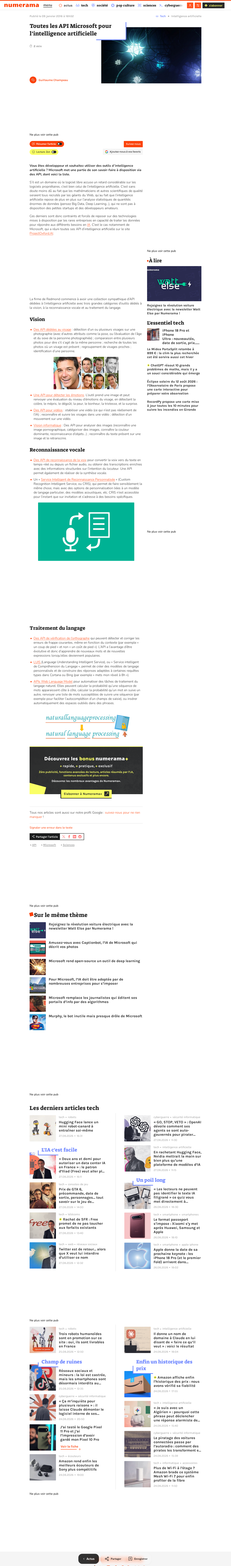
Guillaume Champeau (53, 80)
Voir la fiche (69, 1446)
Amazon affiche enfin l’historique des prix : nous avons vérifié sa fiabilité (177, 1381)
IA (88, 225)
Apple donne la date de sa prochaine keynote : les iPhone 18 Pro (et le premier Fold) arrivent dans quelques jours (177, 1256)
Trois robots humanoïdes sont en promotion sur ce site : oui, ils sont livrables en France (81, 1340)
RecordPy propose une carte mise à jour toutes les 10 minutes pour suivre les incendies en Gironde (173, 406)
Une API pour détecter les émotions (59, 395)
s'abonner (215, 5)
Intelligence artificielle (186, 16)
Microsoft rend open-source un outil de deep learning (94, 961)
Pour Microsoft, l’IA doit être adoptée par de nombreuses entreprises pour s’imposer (86, 981)
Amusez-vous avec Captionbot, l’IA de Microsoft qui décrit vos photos (93, 945)
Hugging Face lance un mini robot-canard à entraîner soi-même (78, 1126)
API (34, 845)
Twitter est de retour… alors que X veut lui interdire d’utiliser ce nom (82, 1253)
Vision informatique (47, 425)
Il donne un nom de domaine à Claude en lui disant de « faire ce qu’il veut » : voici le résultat (174, 1340)
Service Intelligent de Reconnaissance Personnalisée (78, 479)
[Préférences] (198, 5)
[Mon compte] (190, 5)
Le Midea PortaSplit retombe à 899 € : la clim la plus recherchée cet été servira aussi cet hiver (173, 353)
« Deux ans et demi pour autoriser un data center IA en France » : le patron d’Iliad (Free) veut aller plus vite (82, 1165)
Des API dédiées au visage (52, 329)
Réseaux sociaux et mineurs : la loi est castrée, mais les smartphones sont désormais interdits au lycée (82, 1377)
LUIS (37, 662)
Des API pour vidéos (48, 410)
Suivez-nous (133, 143)
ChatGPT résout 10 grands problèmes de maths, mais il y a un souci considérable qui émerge (173, 369)
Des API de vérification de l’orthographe (62, 638)
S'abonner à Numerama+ (83, 794)
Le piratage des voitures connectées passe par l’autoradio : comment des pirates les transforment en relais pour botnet (177, 1444)
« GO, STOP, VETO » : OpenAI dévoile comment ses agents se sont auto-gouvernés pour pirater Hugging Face (177, 1128)
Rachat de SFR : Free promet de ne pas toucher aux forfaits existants (81, 1223)
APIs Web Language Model (53, 681)
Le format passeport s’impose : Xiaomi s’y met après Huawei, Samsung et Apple (177, 1225)
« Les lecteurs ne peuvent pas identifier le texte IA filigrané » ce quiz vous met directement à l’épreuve (175, 1195)
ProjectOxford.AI (41, 233)
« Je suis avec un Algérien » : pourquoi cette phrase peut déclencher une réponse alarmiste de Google (176, 1414)
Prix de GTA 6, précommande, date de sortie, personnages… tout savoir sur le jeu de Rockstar (81, 1195)
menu (47, 5)
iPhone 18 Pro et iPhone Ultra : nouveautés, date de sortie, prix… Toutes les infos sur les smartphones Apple (179, 336)
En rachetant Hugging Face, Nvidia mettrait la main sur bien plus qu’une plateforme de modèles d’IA (177, 1158)
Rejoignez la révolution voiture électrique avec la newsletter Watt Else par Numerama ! (91, 926)
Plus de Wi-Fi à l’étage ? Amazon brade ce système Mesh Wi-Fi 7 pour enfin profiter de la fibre (176, 1474)
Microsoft (49, 845)
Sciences (69, 845)
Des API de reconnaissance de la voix (60, 460)
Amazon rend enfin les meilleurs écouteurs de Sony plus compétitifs (79, 1465)
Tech (163, 16)
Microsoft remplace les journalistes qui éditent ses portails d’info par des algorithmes (93, 1000)
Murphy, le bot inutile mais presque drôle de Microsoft (95, 1016)
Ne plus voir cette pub (44, 135)
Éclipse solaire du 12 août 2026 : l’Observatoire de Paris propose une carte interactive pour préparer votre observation (172, 387)
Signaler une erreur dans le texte (51, 828)
